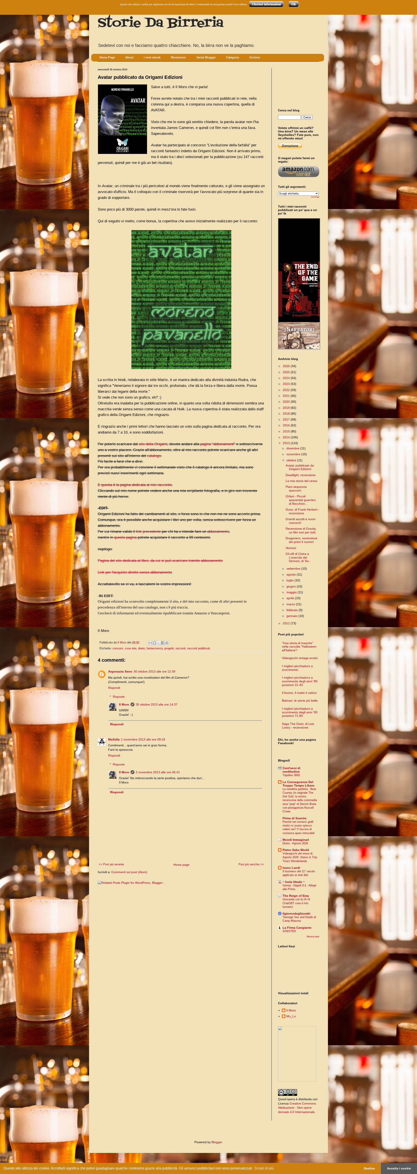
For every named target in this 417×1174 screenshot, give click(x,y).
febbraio (292, 610)
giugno (291, 586)
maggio (292, 592)
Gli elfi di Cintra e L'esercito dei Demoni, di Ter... (298, 557)
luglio (290, 580)
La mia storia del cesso (301, 481)
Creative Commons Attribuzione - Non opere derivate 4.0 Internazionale (297, 1108)
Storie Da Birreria (160, 23)
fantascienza (155, 648)
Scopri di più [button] (264, 1168)
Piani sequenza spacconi (296, 488)
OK (293, 4)
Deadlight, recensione (301, 475)
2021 (287, 395)
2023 (287, 384)
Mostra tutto (313, 936)
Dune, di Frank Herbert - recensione (302, 511)
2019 (287, 407)
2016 (287, 425)
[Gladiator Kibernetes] (299, 275)
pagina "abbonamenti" (217, 444)
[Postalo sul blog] (154, 643)
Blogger (217, 1142)
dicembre (293, 448)
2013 (287, 443)
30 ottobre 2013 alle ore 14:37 (156, 704)
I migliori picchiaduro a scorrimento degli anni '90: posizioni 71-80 (300, 712)
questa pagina (125, 537)
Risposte (119, 696)
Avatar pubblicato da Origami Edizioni (300, 467)
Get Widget (315, 197)
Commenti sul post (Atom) (129, 872)
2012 (287, 623)
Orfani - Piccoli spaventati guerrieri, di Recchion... (301, 500)
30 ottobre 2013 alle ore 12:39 (154, 671)
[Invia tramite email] (150, 643)
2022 (287, 390)
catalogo (154, 456)
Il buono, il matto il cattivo (299, 692)
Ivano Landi (291, 867)
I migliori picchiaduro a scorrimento (297, 667)
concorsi (118, 648)
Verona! (291, 548)
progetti (169, 648)
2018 (287, 413)
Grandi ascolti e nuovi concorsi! (300, 520)
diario (141, 648)
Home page (181, 864)
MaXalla (114, 739)
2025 (287, 372)
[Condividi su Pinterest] (167, 643)
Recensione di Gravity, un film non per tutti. (301, 530)
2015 (287, 431)
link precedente (148, 531)
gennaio (292, 616)
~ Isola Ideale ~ (294, 882)
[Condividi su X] (158, 643)
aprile (290, 598)
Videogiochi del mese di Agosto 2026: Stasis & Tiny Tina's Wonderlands (300, 857)
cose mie (130, 648)
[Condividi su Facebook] (163, 643)
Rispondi (114, 687)
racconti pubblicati (198, 648)
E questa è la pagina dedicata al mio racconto (135, 485)
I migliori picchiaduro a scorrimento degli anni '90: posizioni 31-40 (300, 681)
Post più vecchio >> (251, 864)
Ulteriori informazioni (266, 4)
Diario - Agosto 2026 (295, 843)
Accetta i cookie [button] (399, 1168)
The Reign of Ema (296, 895)
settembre (293, 568)
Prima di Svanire (294, 818)
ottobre (291, 460)
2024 (287, 378)
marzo (291, 604)
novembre (293, 454)
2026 (287, 366)
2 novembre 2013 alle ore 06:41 (158, 772)
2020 (287, 401)
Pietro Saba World (296, 850)
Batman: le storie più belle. (300, 700)
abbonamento (218, 531)
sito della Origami (153, 444)
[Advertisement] (297, 84)
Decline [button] (369, 1168)
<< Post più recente (111, 864)
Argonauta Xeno (120, 671)
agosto (291, 574)
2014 (287, 437)
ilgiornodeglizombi (296, 913)
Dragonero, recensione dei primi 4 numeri (301, 540)
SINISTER (289, 931)
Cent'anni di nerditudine (291, 769)
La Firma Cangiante (297, 927)
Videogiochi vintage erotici (300, 658)
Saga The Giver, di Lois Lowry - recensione (298, 725)
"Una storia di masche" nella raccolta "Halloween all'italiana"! (299, 646)
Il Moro (124, 704)
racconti (180, 648)
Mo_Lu (291, 1016)
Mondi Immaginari (296, 839)
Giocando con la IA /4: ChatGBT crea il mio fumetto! (297, 903)
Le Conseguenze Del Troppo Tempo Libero (298, 783)
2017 (287, 419)
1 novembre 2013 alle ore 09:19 (143, 739)
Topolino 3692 (291, 775)
